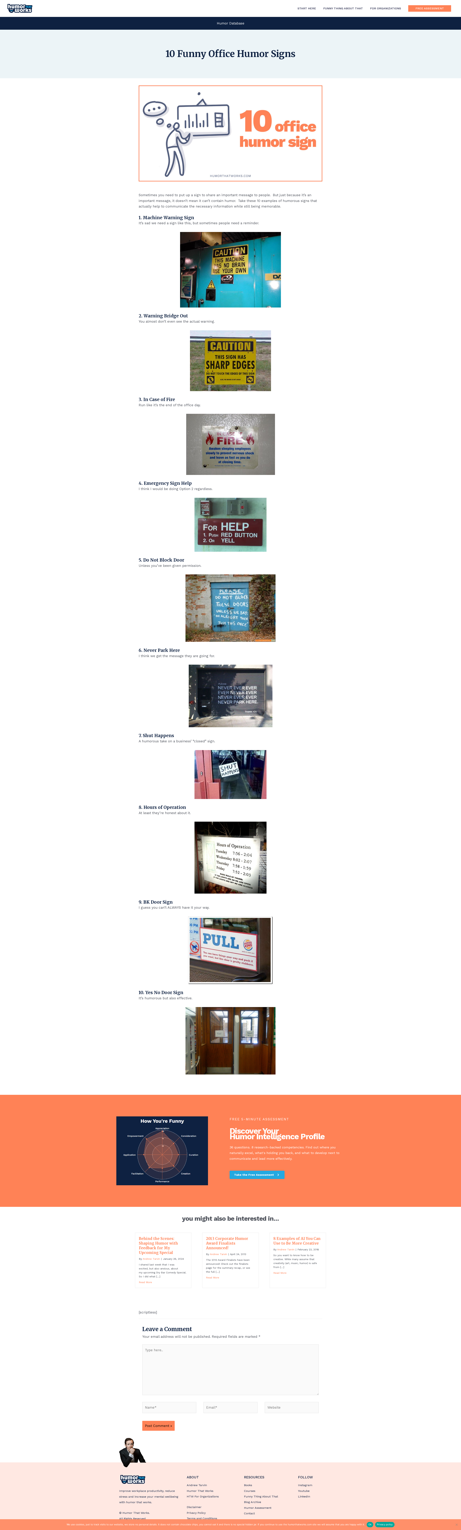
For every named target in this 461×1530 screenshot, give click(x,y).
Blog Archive (252, 1502)
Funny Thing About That (261, 1496)
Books (248, 1485)
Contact (249, 1513)
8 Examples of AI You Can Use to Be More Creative (297, 1241)
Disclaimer (194, 1507)
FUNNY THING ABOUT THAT (343, 8)
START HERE (306, 8)
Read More (145, 1282)
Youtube (304, 1491)
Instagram (305, 1485)
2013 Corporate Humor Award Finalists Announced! (227, 1243)
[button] (429, 8)
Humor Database (230, 23)
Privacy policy (385, 1524)
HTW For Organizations (203, 1496)
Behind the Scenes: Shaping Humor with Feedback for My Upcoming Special (158, 1245)
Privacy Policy (196, 1513)
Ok (370, 1524)
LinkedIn (304, 1496)
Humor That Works (200, 1491)
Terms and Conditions (202, 1518)
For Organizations (385, 8)
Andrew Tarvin (197, 1485)
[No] (456, 1524)
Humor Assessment (257, 1507)
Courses (249, 1491)
